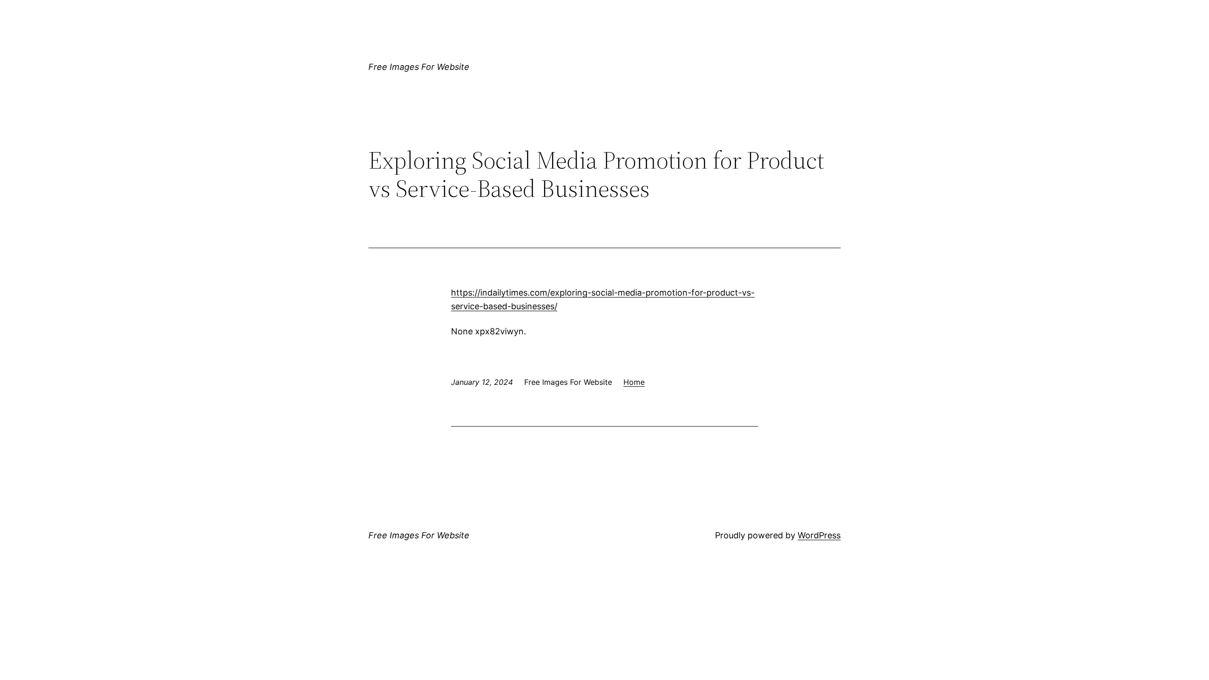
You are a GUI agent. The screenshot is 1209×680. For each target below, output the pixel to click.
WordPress (819, 535)
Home (634, 382)
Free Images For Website (418, 67)
